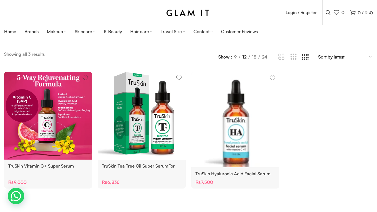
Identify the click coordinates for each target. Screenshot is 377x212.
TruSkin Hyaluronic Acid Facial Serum (232, 173)
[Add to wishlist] (85, 78)
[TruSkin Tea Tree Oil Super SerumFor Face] (142, 116)
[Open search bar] (328, 12)
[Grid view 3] (294, 57)
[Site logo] (188, 12)
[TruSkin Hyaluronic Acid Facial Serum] (235, 119)
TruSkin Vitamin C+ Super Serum (41, 166)
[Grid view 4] (305, 57)
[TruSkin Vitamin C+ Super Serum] (48, 116)
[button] (16, 196)
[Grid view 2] (281, 57)
